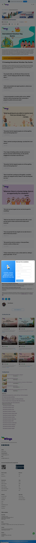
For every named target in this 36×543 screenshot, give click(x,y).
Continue (19, 280)
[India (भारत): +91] (17, 271)
